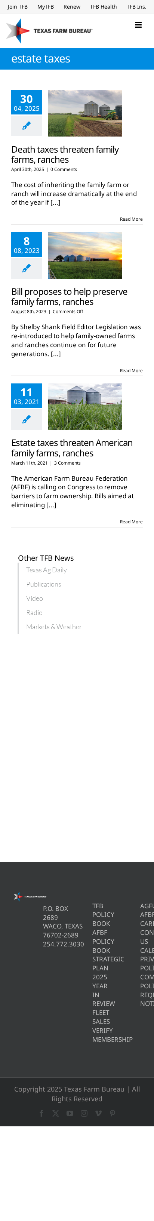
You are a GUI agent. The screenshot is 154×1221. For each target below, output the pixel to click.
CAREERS (141, 923)
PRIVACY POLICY (141, 963)
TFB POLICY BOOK (93, 915)
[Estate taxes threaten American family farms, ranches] (85, 406)
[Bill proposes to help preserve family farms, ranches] (85, 255)
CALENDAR (141, 950)
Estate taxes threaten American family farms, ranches (72, 447)
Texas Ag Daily (46, 570)
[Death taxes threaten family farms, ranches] (85, 113)
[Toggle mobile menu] (139, 25)
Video (34, 598)
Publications (43, 584)
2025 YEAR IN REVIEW (93, 990)
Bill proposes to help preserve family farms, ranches (69, 296)
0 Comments (63, 169)
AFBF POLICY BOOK (93, 941)
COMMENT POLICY (141, 981)
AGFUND (141, 906)
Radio (34, 612)
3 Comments (67, 463)
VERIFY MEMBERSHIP (93, 1035)
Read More (131, 219)
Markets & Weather (54, 626)
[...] (55, 202)
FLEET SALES (93, 1017)
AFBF (141, 914)
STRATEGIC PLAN (93, 963)
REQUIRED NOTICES (141, 999)
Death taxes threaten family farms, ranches (64, 154)
